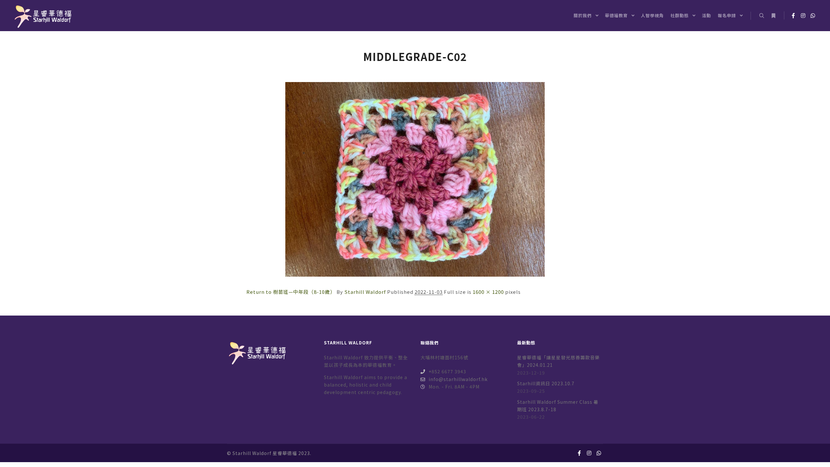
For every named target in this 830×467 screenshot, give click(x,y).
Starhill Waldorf (365, 291)
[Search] (761, 16)
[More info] (773, 16)
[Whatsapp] (813, 15)
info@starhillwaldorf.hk (458, 379)
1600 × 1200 (488, 291)
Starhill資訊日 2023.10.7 (546, 383)
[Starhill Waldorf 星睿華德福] (42, 15)
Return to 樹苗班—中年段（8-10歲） (290, 291)
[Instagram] (803, 15)
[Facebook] (793, 15)
